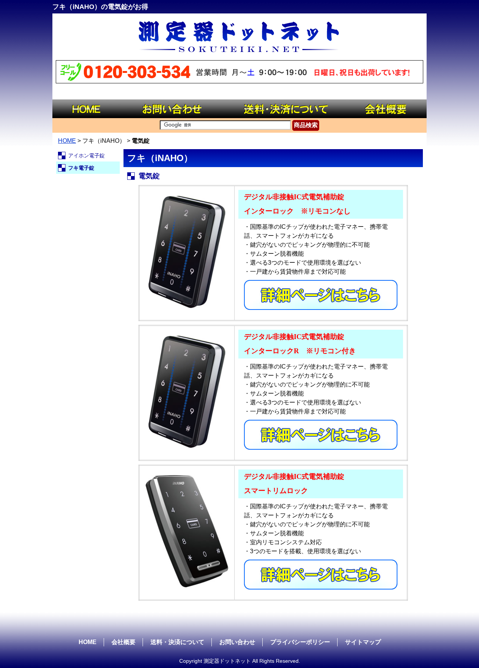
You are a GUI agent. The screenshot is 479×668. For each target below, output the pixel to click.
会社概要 (387, 108)
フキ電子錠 (81, 168)
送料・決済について (177, 642)
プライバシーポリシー (300, 642)
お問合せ (172, 108)
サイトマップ (363, 642)
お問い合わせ (237, 642)
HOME (87, 108)
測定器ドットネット (239, 35)
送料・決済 (284, 108)
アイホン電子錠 (86, 155)
